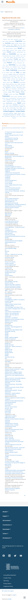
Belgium (15, 45)
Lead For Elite (8, 302)
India (7, 70)
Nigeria (7, 88)
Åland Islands (14, 117)
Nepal (3, 87)
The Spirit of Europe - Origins (12, 461)
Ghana (17, 65)
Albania (9, 39)
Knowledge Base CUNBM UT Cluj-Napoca (15, 299)
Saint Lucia (7, 98)
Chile (3, 54)
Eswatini (15, 60)
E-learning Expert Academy (11, 222)
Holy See (12, 68)
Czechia (11, 57)
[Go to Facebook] (4, 555)
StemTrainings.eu (9, 450)
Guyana (6, 68)
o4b (6, 358)
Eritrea (9, 60)
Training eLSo (8, 465)
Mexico (16, 82)
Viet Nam (19, 114)
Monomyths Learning (10, 331)
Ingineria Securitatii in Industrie (12, 284)
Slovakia (15, 101)
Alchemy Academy (9, 147)
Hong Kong (19, 68)
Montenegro (23, 84)
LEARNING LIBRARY (9, 305)
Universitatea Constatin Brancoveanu (14, 471)
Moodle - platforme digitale (11, 337)
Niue (10, 88)
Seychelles (19, 99)
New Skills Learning (9, 357)
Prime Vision (8, 411)
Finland (5, 62)
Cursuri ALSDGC (9, 182)
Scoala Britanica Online (10, 426)
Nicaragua (23, 87)
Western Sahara (13, 116)
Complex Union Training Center (12, 172)
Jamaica (21, 72)
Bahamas (20, 43)
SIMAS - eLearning (9, 438)
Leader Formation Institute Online (13, 304)
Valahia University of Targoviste (12, 488)
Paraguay (9, 92)
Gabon (23, 62)
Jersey (4, 74)
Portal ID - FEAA (8, 408)
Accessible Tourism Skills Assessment (14, 142)
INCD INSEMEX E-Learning (11, 281)
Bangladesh (4, 45)
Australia (7, 43)
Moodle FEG (8, 343)
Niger (4, 88)
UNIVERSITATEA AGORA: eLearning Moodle (15, 470)
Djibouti (23, 57)
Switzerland (15, 105)
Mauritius (8, 82)
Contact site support (9, 591)
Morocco (8, 85)
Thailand (21, 106)
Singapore (4, 101)
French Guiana (14, 62)
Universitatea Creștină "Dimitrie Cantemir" (15, 473)
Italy (17, 72)
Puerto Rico (10, 94)
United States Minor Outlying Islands (8, 113)
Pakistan (9, 90)
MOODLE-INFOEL (9, 352)
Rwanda (12, 96)
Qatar (14, 94)
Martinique (22, 80)
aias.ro (6, 144)
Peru (13, 92)
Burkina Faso (12, 50)
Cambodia (23, 50)
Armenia (24, 41)
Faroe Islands (22, 60)
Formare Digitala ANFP (10, 265)
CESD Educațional (9, 165)
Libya (24, 77)
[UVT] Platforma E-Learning (11, 138)
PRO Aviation (8, 413)
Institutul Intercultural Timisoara (13, 286)
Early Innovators (9, 233)
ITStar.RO (7, 296)
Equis (6, 253)
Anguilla (3, 41)
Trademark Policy (8, 586)
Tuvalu (8, 109)
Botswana (15, 48)
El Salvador (23, 59)
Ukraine (15, 109)
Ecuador (16, 59)
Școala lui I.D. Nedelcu (10, 431)
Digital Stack (8, 215)
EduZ (6, 243)
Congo (21, 54)
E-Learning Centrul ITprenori (12, 221)
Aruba (3, 43)
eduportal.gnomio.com (10, 242)
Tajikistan (7, 106)
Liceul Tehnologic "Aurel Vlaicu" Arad (14, 307)
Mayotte (12, 82)
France (9, 63)
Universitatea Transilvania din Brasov (14, 477)
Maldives (9, 80)
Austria (12, 43)
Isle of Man (11, 72)
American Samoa (16, 39)
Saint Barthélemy (20, 96)
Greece (23, 65)
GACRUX (7, 274)
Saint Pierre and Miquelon (12, 98)
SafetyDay (7, 422)
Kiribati (17, 74)
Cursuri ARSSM (8, 183)
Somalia (4, 103)
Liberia (21, 77)
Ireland (7, 72)
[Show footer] (24, 597)
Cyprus (8, 57)
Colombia (12, 54)
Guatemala (15, 66)
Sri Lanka (23, 103)
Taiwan (4, 106)
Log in (14, 595)
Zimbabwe (24, 116)
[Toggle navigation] (2, 2)
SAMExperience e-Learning (11, 423)
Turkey (21, 107)
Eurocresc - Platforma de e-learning (13, 254)
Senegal (12, 99)
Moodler (7, 354)
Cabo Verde (19, 50)
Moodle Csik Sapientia (10, 339)
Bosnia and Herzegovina (9, 48)
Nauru (24, 85)
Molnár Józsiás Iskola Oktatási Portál (13, 330)
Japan (24, 72)
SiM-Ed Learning (9, 437)
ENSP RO (7, 251)
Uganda (11, 109)
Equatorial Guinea (5, 60)
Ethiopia (18, 60)
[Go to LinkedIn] (9, 555)
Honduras (15, 68)
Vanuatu (23, 113)
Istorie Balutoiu (8, 293)
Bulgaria (7, 50)
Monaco (16, 84)
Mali (11, 80)
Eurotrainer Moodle (9, 257)
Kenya (14, 74)
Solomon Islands (23, 101)
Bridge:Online (8, 157)
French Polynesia (19, 62)
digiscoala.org (8, 213)
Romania (16, 94)
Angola (23, 39)
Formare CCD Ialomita (10, 262)
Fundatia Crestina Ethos (10, 271)
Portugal (6, 94)
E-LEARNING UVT (9, 230)
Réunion (15, 96)
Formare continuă (9, 263)
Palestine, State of (17, 90)
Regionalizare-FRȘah (10, 417)
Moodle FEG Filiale (9, 345)
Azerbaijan (16, 43)
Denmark (19, 57)
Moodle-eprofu (8, 351)
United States (20, 111)
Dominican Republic (9, 59)
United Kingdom (9, 111)
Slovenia (19, 101)
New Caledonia (13, 87)
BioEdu (6, 151)
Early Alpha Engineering (10, 231)
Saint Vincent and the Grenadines (21, 98)
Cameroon (4, 52)
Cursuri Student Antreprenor (12, 198)
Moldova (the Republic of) (10, 84)
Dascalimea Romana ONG (11, 200)
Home (2, 11)
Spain (19, 103)
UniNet (6, 468)
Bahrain (24, 43)
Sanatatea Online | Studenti (11, 425)
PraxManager (8, 410)
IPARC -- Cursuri (8, 290)
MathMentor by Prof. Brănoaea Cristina (14, 319)
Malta (14, 80)
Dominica (4, 59)
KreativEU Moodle (9, 301)
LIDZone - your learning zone (12, 313)
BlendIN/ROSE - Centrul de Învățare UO (14, 156)
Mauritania (4, 82)
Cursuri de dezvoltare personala (12, 188)
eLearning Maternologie (10, 248)
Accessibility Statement (9, 575)
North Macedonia (14, 88)
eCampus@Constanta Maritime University (15, 236)
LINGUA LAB (8, 316)
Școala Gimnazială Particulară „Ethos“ (14, 429)
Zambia (20, 116)
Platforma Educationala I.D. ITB (12, 379)
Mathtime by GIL (9, 322)
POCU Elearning (8, 404)
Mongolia (19, 84)
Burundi (16, 50)
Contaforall (7, 177)
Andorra (20, 39)
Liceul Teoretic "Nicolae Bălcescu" (13, 311)
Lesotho (19, 77)
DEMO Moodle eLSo (9, 201)
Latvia (12, 77)
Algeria (12, 39)
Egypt (20, 59)
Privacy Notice (7, 583)
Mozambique (13, 85)
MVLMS (6, 355)
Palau (13, 90)
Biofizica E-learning (9, 153)
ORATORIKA (7, 361)
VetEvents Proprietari (10, 490)
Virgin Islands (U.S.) (7, 116)
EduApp (7, 237)
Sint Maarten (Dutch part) (10, 101)
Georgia (7, 65)
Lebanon (15, 77)
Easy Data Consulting (10, 234)
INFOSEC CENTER (9, 283)
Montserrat (4, 85)
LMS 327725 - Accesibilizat (11, 317)
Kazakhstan (10, 74)
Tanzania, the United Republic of (14, 106)
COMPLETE (7, 171)
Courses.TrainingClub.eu (11, 180)
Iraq (4, 72)
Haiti (9, 68)
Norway (4, 90)
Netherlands (8, 87)
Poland (22, 92)
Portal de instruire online (11, 407)
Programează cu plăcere (11, 416)
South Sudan (14, 103)
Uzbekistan (19, 113)
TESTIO (6, 458)
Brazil (20, 48)
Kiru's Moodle (8, 298)
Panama (22, 90)
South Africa (9, 103)
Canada (9, 52)
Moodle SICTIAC (8, 349)
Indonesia (13, 70)
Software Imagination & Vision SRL (13, 444)
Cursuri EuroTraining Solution (12, 189)
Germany (12, 65)
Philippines (18, 92)
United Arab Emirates (21, 109)
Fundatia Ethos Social (10, 272)
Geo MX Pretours (9, 275)
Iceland (4, 70)
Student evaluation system (11, 452)
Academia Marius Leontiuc (11, 139)
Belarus (12, 45)
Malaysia (5, 80)
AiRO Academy (8, 145)
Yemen (17, 116)
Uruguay (15, 113)
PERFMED (7, 366)
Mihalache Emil (8, 325)
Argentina (18, 41)
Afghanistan (5, 39)
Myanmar (17, 85)
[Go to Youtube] (21, 555)
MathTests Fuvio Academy (11, 320)
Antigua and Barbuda (11, 41)
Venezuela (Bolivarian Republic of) (9, 114)
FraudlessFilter (8, 268)
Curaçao (5, 57)
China (7, 54)
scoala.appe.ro (8, 434)
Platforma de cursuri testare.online (13, 373)
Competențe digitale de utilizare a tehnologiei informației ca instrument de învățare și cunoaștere (14, 168)
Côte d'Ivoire (15, 57)
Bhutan (4, 46)
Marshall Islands (18, 80)
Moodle (6, 333)
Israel (14, 72)
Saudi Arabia (8, 99)
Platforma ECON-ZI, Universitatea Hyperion (15, 378)
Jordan (7, 74)
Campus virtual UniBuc (10, 160)
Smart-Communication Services (12, 440)
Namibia (21, 85)
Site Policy (6, 581)
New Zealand (19, 87)
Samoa (4, 99)
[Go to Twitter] (15, 555)
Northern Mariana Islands (21, 88)
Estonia (12, 60)
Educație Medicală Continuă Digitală (13, 240)
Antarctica (6, 41)
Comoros (18, 54)
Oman (7, 90)
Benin (21, 45)
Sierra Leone (22, 99)
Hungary (23, 68)
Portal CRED (8, 405)
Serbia (16, 99)
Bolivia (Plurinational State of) (12, 46)
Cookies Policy (7, 578)
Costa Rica (18, 55)
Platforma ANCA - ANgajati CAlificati (13, 372)
